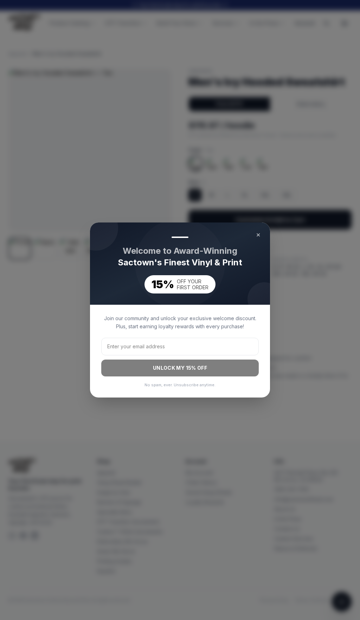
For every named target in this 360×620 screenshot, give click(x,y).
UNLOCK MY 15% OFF (180, 368)
